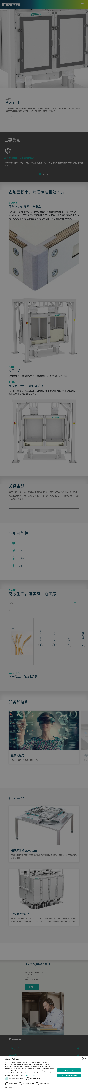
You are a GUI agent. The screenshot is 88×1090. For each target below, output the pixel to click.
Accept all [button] (69, 1070)
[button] (30, 1087)
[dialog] (44, 1073)
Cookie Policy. (30, 1075)
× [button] (85, 1058)
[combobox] (83, 1058)
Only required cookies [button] (69, 1075)
